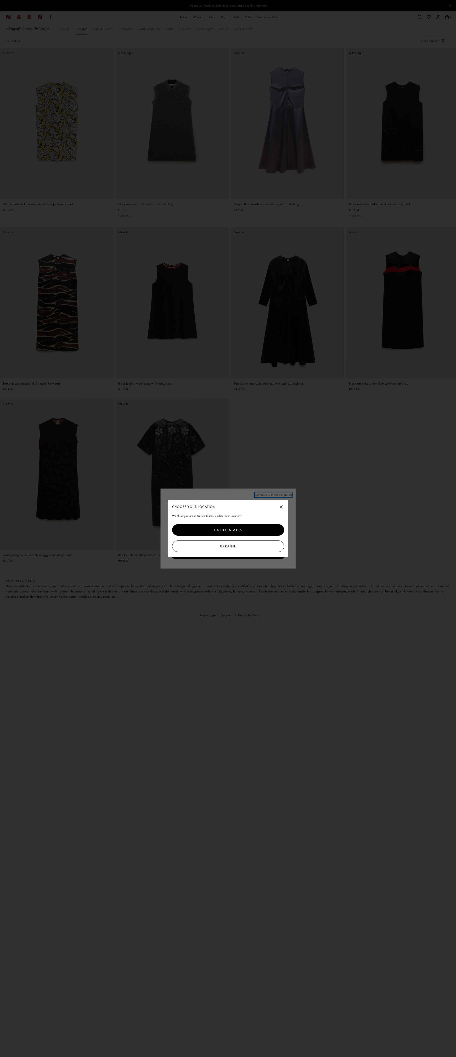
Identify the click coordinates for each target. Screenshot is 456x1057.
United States (228, 530)
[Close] (281, 507)
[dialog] (228, 528)
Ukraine (228, 546)
